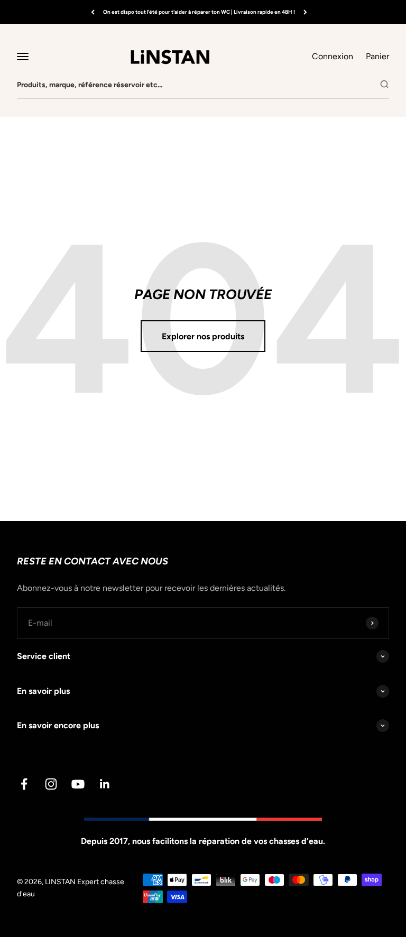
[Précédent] (93, 11)
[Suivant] (305, 11)
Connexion (332, 56)
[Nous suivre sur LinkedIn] (105, 784)
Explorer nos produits (203, 336)
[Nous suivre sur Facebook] (24, 784)
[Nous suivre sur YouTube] (78, 784)
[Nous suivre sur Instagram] (51, 784)
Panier (377, 55)
